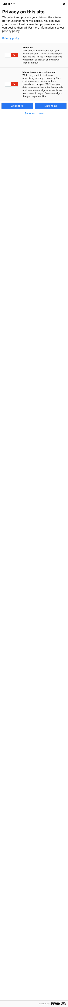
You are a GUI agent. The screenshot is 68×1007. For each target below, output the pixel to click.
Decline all (50, 105)
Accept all (17, 105)
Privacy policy (11, 38)
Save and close (34, 113)
